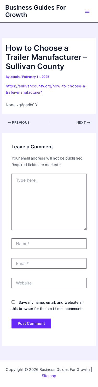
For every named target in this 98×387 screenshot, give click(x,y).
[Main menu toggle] (87, 11)
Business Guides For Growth (35, 11)
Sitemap (49, 375)
